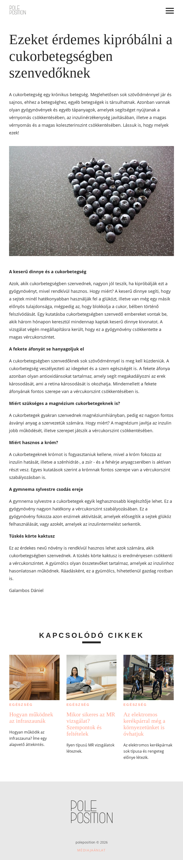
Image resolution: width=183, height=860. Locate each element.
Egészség (21, 705)
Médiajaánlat (91, 850)
